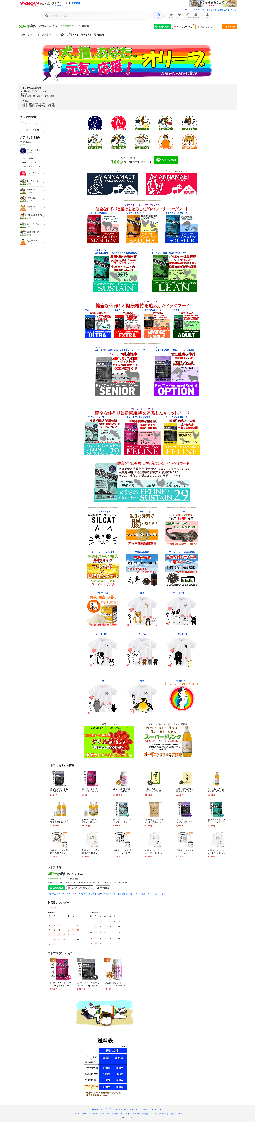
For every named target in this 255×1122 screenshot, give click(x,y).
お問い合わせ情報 (137, 894)
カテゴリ (25, 34)
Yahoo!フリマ (157, 1109)
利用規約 (115, 1114)
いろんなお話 (41, 34)
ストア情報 (59, 34)
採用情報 (145, 1114)
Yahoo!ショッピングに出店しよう (213, 10)
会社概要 (86, 26)
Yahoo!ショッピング (101, 1109)
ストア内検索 (229, 27)
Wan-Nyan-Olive (75, 874)
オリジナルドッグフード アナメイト (37, 166)
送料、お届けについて (76, 894)
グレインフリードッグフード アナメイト (39, 162)
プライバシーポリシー (157, 894)
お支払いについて (56, 894)
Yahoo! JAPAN (189, 10)
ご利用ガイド (72, 34)
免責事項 (136, 1114)
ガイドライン (125, 1114)
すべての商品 (27, 158)
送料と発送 (86, 34)
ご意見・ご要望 (176, 1114)
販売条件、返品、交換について (102, 894)
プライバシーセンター (101, 1114)
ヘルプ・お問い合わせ (159, 1114)
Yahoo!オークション (138, 1109)
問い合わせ (99, 34)
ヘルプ (234, 10)
